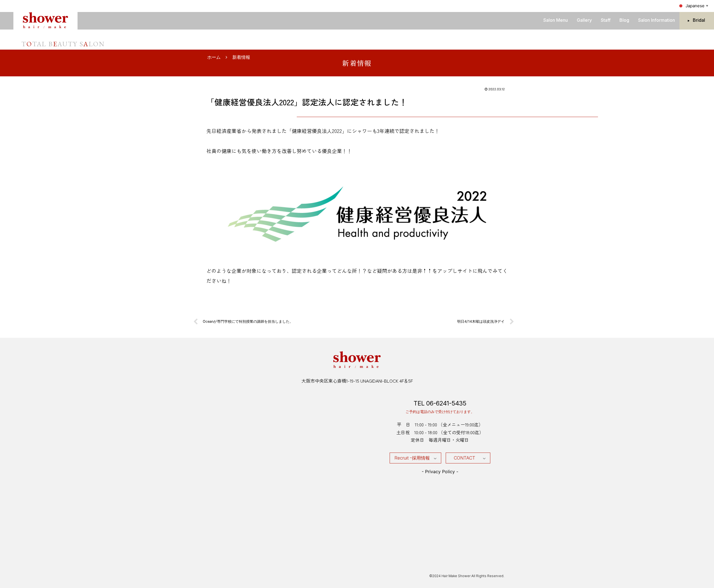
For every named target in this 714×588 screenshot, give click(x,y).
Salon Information (656, 20)
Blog (624, 20)
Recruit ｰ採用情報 (412, 458)
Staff (606, 20)
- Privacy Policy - (440, 471)
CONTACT (464, 458)
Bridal (699, 20)
